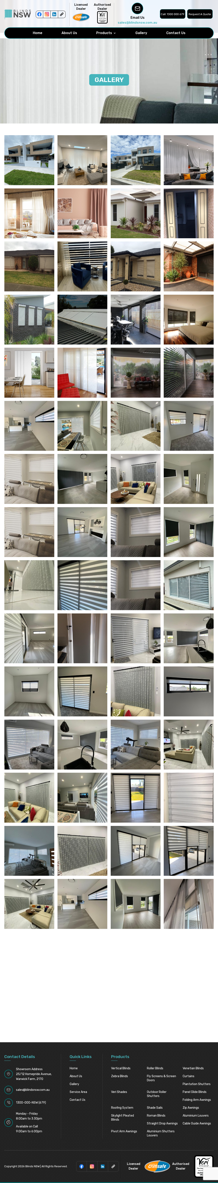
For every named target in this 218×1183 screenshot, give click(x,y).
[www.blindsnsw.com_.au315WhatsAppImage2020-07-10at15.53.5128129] (189, 798)
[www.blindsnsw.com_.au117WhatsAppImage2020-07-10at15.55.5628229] (29, 585)
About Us (69, 33)
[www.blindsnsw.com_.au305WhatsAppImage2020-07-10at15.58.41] (136, 798)
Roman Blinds (156, 1115)
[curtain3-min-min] (82, 213)
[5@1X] (82, 160)
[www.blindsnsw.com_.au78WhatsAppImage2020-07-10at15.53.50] (29, 532)
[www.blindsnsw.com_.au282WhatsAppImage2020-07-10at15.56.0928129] (189, 745)
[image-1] (189, 320)
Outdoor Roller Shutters (156, 1094)
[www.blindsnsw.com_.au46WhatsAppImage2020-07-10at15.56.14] (136, 479)
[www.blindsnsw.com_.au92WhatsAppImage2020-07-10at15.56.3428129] (189, 532)
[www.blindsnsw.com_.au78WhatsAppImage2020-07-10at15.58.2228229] (82, 532)
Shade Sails (155, 1108)
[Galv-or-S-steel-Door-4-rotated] (189, 213)
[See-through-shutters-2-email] (136, 373)
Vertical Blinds (121, 1068)
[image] (29, 266)
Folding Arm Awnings (197, 1100)
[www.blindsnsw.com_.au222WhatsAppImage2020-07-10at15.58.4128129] (29, 691)
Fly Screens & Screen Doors (161, 1078)
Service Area (78, 1092)
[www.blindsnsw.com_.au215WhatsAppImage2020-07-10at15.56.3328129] (189, 638)
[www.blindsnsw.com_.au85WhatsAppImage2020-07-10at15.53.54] (136, 532)
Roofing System (122, 1108)
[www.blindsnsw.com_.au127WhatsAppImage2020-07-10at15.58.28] (82, 585)
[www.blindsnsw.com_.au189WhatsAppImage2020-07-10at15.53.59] (136, 638)
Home (37, 33)
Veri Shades (119, 1092)
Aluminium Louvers (196, 1115)
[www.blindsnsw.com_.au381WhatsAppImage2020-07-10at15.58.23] (189, 851)
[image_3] (136, 320)
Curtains (188, 1076)
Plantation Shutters (197, 1084)
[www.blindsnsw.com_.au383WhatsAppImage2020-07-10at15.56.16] (29, 904)
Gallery (141, 33)
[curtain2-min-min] (29, 213)
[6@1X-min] (136, 160)
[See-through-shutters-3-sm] (189, 373)
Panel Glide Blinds (195, 1092)
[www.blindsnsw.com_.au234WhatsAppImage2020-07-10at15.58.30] (82, 691)
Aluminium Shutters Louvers (161, 1133)
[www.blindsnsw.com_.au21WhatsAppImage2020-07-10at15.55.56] (136, 426)
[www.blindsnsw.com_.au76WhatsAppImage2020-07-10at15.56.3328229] (189, 479)
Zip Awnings (191, 1108)
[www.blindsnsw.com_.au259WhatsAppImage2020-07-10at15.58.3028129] (189, 691)
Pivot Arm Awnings (124, 1131)
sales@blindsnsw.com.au (137, 22)
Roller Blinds (155, 1068)
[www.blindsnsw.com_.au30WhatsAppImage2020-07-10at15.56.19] (82, 479)
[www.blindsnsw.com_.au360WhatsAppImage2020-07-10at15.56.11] (82, 851)
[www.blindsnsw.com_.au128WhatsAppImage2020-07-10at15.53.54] (136, 585)
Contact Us (175, 33)
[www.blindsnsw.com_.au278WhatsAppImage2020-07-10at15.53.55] (136, 745)
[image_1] (136, 266)
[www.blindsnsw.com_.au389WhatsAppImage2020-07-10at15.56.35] (136, 904)
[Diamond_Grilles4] (136, 213)
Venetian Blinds (193, 1068)
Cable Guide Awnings (197, 1123)
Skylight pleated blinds (122, 1117)
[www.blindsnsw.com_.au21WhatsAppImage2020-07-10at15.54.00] (82, 426)
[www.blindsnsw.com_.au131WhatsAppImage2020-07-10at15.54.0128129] (189, 585)
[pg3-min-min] (82, 373)
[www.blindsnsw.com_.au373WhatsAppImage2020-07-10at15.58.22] (136, 851)
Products (104, 33)
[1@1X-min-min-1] (29, 160)
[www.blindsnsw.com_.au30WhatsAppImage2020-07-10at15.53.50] (29, 479)
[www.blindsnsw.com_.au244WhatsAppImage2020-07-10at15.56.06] (136, 691)
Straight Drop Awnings (162, 1123)
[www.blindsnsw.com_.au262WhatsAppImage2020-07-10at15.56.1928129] (82, 745)
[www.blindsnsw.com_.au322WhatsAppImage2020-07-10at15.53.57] (29, 851)
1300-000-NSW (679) (31, 1102)
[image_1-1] (189, 266)
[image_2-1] (82, 320)
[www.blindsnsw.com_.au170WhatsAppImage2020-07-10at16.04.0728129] (82, 638)
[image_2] (29, 320)
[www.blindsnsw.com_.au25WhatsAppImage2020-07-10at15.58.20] (189, 426)
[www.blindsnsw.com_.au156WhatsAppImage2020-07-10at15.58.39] (29, 638)
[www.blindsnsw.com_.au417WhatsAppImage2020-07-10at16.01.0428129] (189, 904)
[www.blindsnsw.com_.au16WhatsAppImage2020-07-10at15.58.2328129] (29, 426)
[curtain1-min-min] (189, 160)
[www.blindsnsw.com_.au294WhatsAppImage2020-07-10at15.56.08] (29, 798)
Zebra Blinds (119, 1076)
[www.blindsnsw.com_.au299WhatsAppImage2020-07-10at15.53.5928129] (82, 798)
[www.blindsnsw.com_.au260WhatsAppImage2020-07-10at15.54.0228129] (29, 745)
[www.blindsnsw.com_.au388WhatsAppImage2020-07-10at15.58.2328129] (82, 904)
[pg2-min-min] (29, 373)
